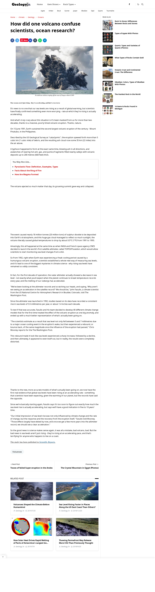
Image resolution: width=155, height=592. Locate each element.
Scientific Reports (47, 442)
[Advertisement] (54, 210)
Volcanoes (17, 451)
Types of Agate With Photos (126, 33)
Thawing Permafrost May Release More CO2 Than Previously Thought (76, 541)
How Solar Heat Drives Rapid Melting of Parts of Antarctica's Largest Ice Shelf (31, 543)
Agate (43, 11)
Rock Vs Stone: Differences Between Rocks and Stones (126, 22)
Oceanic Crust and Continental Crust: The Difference (127, 71)
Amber (51, 11)
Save (26, 40)
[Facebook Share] (12, 40)
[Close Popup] (3, 556)
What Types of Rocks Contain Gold (129, 58)
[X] (133, 4)
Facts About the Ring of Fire (28, 170)
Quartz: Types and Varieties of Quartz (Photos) (127, 46)
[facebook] (129, 4)
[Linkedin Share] (30, 40)
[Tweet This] (17, 40)
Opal (92, 11)
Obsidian (84, 11)
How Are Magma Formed (27, 174)
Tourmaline (110, 11)
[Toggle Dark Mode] (138, 4)
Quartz (100, 11)
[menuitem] (40, 4)
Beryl (59, 11)
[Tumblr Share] (35, 40)
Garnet (67, 11)
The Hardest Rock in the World (127, 94)
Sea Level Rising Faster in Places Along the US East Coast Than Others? (77, 505)
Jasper (75, 11)
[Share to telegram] (45, 40)
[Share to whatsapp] (40, 40)
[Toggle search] (142, 4)
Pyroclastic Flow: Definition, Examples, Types (36, 166)
